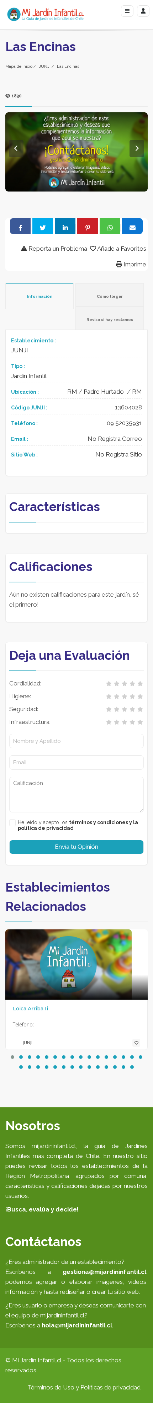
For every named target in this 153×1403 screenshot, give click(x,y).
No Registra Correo (115, 438)
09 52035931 (124, 423)
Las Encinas (68, 66)
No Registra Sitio (118, 454)
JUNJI (45, 66)
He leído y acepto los (78, 825)
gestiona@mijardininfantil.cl (104, 1271)
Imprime (134, 264)
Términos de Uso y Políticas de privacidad (84, 1387)
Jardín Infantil (29, 375)
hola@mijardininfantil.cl (77, 1325)
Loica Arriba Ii (30, 1008)
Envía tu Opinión (76, 846)
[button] (12, 1057)
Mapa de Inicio (18, 66)
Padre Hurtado (104, 391)
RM (72, 391)
